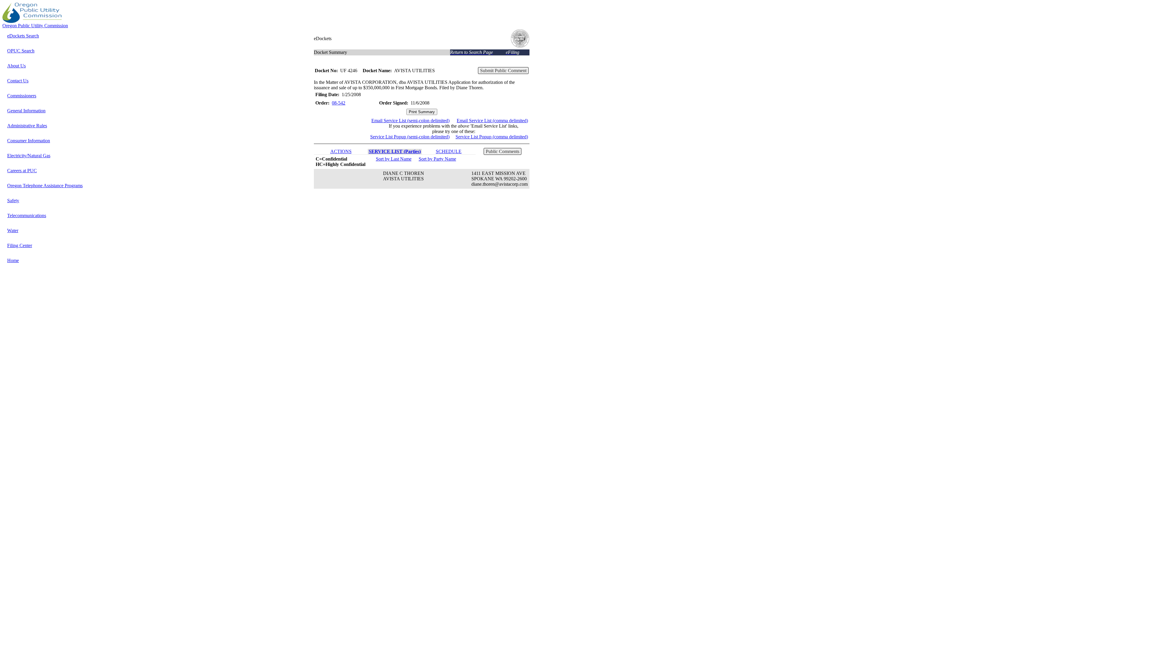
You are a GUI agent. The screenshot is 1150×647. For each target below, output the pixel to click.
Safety (13, 200)
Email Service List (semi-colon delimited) (410, 120)
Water (12, 230)
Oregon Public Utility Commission (35, 25)
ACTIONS (341, 151)
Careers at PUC (22, 170)
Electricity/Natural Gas (28, 155)
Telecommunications (26, 215)
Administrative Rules (27, 125)
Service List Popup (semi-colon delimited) (410, 136)
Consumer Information (28, 140)
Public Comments (502, 151)
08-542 (338, 102)
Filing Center (19, 245)
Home (13, 260)
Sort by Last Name (393, 158)
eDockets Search (23, 35)
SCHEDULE (448, 151)
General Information (26, 110)
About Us (16, 65)
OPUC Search (20, 50)
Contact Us (17, 80)
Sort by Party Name (437, 158)
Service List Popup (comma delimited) (492, 136)
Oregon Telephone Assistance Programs (45, 185)
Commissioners (21, 95)
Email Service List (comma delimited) (492, 120)
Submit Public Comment (503, 70)
